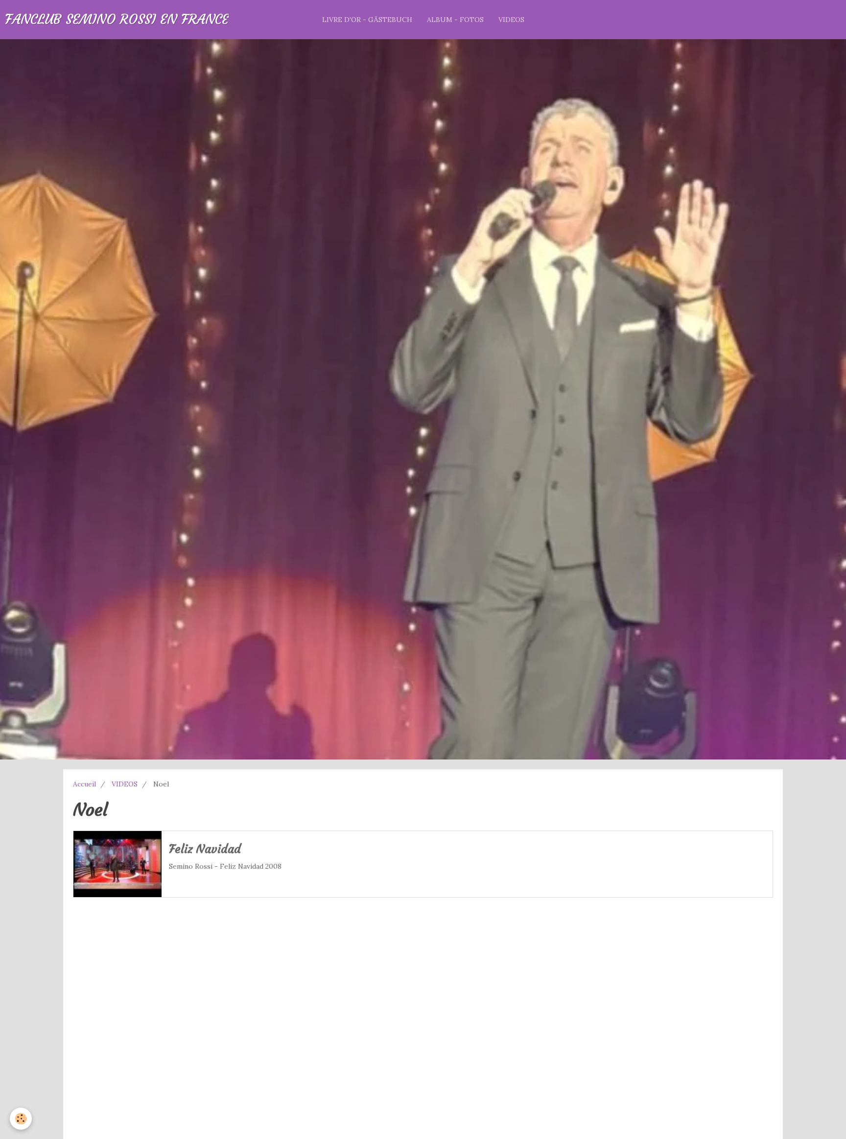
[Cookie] (21, 1119)
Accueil (84, 784)
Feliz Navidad (205, 849)
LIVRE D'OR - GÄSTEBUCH (367, 19)
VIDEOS (511, 19)
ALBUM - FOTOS (455, 19)
